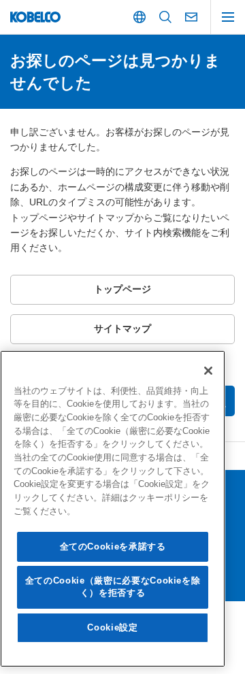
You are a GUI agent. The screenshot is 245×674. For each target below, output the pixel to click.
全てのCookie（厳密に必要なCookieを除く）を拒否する (113, 586)
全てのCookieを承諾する (113, 546)
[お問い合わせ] (191, 17)
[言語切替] (139, 17)
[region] (112, 508)
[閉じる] (208, 371)
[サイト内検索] (165, 17)
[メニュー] (228, 17)
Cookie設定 (112, 627)
